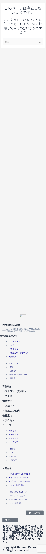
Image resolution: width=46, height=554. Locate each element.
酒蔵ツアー (8, 401)
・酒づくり (13, 349)
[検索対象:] (23, 42)
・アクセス (8, 420)
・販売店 (12, 356)
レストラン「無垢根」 (14, 391)
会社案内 (7, 415)
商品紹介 (6, 386)
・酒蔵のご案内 (11, 410)
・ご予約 (7, 396)
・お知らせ (13, 438)
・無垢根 (12, 430)
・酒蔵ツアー (9, 405)
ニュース (6, 425)
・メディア (13, 442)
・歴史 (11, 345)
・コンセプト (14, 341)
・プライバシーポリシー (19, 481)
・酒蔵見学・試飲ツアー (19, 353)
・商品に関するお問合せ (19, 474)
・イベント (13, 434)
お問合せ (6, 468)
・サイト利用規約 (16, 485)
